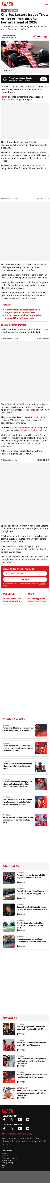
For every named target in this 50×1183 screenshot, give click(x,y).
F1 (10, 10)
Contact (5, 1156)
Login (4, 1165)
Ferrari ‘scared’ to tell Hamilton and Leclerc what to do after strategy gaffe (18, 820)
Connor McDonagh (8, 35)
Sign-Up (5, 1167)
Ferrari (4, 97)
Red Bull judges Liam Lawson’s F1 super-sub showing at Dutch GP (31, 1027)
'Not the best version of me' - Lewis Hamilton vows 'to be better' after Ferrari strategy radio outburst (17, 802)
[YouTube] (20, 1120)
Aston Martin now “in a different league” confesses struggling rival (31, 892)
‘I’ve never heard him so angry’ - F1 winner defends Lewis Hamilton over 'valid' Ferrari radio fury (17, 784)
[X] (13, 1120)
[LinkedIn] (28, 1120)
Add (43, 79)
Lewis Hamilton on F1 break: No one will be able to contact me (12, 600)
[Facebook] (5, 1120)
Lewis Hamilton (30, 430)
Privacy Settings (7, 1163)
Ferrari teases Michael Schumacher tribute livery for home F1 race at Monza (17, 766)
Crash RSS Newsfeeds (9, 1158)
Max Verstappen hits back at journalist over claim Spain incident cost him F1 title (37, 600)
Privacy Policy (7, 1160)
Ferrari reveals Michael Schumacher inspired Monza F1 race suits (23, 317)
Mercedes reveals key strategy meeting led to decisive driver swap (31, 940)
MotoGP (20, 1088)
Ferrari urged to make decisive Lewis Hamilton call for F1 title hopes (18, 729)
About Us (5, 1153)
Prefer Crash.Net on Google (20, 78)
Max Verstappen (31, 410)
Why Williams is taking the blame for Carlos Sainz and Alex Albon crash (31, 925)
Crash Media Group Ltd (15, 1133)
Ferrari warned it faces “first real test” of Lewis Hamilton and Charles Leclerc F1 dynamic (18, 748)
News (15, 10)
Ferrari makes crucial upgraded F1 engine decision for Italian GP (22, 311)
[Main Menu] (46, 4)
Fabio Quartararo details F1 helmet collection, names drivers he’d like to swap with (31, 1093)
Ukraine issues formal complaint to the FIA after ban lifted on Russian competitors (31, 1061)
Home (4, 10)
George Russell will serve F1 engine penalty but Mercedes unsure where (32, 908)
